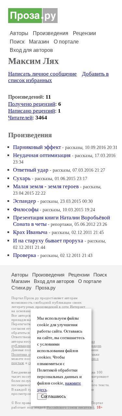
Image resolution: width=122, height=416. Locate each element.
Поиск (17, 41)
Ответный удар (30, 170)
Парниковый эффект (37, 147)
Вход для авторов (31, 50)
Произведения (50, 33)
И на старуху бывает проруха (48, 241)
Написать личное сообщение (42, 74)
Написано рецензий (31, 111)
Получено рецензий (31, 104)
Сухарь (22, 178)
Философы (25, 209)
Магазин (39, 41)
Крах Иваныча (30, 232)
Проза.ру (45, 287)
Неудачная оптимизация (42, 155)
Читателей (20, 118)
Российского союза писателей (70, 407)
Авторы (19, 33)
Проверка (24, 255)
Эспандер (24, 201)
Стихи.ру (21, 287)
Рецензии (84, 33)
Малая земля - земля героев (46, 186)
